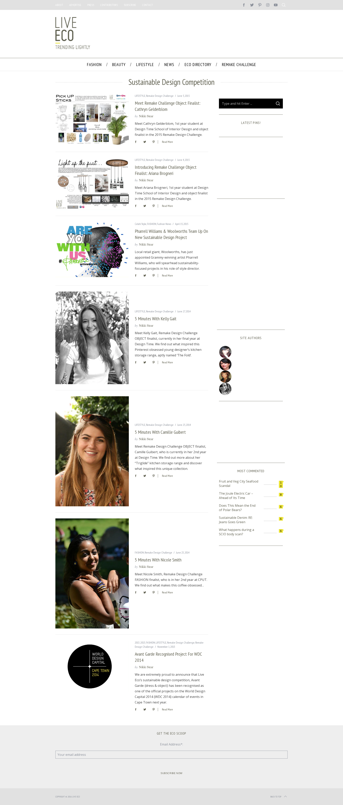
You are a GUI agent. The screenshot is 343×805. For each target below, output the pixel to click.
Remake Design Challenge (159, 96)
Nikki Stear (146, 116)
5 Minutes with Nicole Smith (158, 560)
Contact (147, 5)
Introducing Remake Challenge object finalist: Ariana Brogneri (166, 170)
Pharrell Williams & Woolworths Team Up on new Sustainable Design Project (171, 234)
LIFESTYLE (140, 96)
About (59, 5)
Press (90, 5)
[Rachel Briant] (251, 376)
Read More (167, 142)
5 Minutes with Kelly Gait (155, 319)
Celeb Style (140, 224)
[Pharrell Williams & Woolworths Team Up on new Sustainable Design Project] (92, 249)
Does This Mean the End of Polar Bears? (237, 507)
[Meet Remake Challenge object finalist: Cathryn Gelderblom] (92, 120)
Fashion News (164, 224)
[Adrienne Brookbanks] (251, 364)
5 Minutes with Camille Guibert (160, 432)
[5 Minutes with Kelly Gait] (92, 338)
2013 (137, 642)
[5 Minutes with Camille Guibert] (92, 451)
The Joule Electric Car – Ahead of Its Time (236, 495)
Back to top (275, 796)
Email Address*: (171, 744)
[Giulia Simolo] (251, 352)
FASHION (151, 224)
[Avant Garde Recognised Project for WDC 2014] (92, 666)
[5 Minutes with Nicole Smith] (92, 573)
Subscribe (130, 5)
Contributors (109, 5)
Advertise (75, 5)
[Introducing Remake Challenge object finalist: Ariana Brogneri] (92, 184)
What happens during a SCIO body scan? (236, 532)
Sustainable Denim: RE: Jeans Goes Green (236, 519)
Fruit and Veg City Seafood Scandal (238, 483)
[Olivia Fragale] (251, 389)
